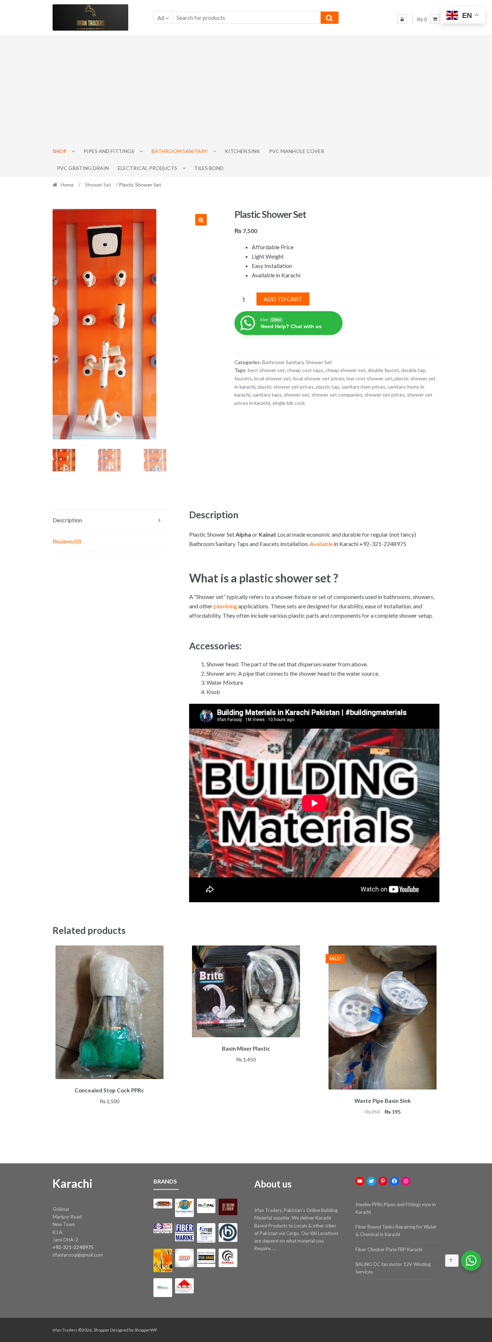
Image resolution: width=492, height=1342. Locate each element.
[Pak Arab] (206, 1258)
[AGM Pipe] (162, 1203)
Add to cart (283, 298)
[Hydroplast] (228, 1232)
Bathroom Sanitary (180, 151)
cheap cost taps (305, 370)
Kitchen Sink (242, 151)
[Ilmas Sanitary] (162, 1260)
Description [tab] (67, 519)
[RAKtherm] (162, 1287)
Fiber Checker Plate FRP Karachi (388, 1249)
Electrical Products (147, 168)
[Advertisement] (246, 89)
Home (67, 185)
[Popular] (228, 1258)
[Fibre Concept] (206, 1232)
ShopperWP (145, 1330)
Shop (60, 151)
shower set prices (384, 395)
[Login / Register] (402, 19)
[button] (201, 219)
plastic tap (327, 387)
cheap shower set (345, 370)
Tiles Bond (209, 168)
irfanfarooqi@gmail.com (78, 1255)
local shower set (272, 378)
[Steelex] (184, 1285)
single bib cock (288, 403)
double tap (413, 370)
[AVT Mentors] (184, 1208)
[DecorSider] (228, 1207)
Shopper (101, 1330)
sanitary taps (267, 395)
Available (321, 543)
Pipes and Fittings (109, 151)
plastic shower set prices (286, 387)
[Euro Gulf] (162, 1228)
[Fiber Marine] (184, 1232)
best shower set (266, 370)
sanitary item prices (363, 387)
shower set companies (337, 395)
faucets (243, 378)
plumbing (225, 606)
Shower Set (98, 185)
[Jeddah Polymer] (184, 1258)
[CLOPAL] (206, 1206)
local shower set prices (318, 378)
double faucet (383, 370)
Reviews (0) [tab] (67, 541)
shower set (296, 395)
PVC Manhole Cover (296, 151)
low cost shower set (369, 378)
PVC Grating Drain (83, 168)
